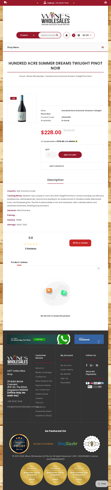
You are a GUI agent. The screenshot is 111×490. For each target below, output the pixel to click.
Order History (67, 369)
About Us (39, 368)
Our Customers (42, 389)
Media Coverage (43, 372)
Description (55, 180)
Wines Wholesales (35, 76)
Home (22, 76)
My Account (66, 365)
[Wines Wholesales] (55, 26)
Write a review (80, 242)
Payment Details (43, 385)
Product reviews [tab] (19, 262)
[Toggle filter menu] (98, 268)
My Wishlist (66, 374)
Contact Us (40, 376)
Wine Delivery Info (43, 381)
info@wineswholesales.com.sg (23, 406)
